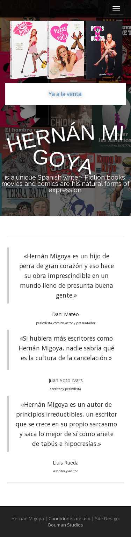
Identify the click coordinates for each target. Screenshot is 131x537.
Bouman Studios (65, 525)
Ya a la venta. (65, 94)
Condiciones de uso (69, 518)
